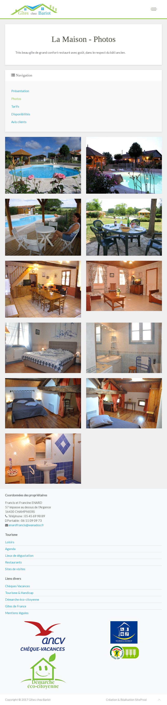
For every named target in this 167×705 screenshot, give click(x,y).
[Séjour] (43, 289)
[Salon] (124, 286)
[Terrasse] (124, 227)
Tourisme (11, 534)
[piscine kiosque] (43, 227)
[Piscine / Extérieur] (124, 165)
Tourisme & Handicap (19, 593)
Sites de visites (15, 569)
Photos (16, 98)
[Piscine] (43, 165)
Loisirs (9, 542)
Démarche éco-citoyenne (22, 599)
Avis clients (18, 122)
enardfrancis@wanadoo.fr (26, 525)
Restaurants (13, 562)
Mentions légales (17, 613)
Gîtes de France (15, 606)
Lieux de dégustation (19, 555)
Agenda (10, 549)
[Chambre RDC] (43, 348)
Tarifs (15, 106)
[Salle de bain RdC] (124, 348)
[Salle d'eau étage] (43, 458)
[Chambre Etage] (43, 403)
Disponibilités (20, 114)
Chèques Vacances (17, 586)
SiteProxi (141, 699)
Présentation (20, 91)
